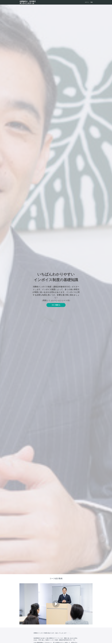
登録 (91, 2)
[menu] (88, 2)
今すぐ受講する (56, 305)
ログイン (87, 2)
